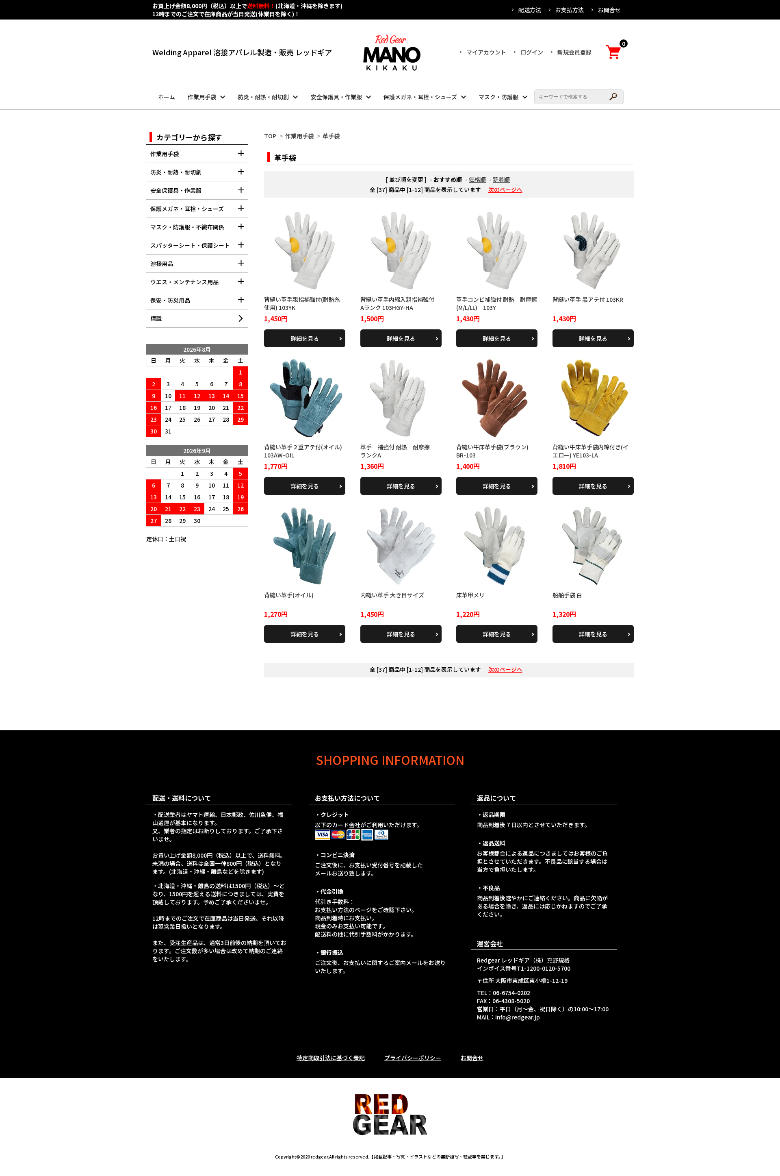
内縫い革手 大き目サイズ (392, 595)
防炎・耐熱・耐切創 (263, 97)
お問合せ (609, 10)
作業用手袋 (202, 97)
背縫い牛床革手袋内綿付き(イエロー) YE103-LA (590, 451)
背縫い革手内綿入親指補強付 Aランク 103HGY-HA (400, 303)
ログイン (531, 52)
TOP (270, 136)
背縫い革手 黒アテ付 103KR (587, 299)
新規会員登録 (574, 52)
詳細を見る (304, 338)
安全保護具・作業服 (336, 97)
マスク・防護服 (498, 97)
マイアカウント (486, 52)
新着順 (501, 179)
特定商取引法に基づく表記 (331, 1058)
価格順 (477, 179)
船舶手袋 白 (567, 595)
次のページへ (505, 189)
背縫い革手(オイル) (289, 595)
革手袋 (331, 136)
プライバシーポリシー (412, 1058)
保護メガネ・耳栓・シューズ (420, 97)
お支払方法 (569, 10)
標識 (156, 318)
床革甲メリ (470, 595)
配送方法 (529, 10)
